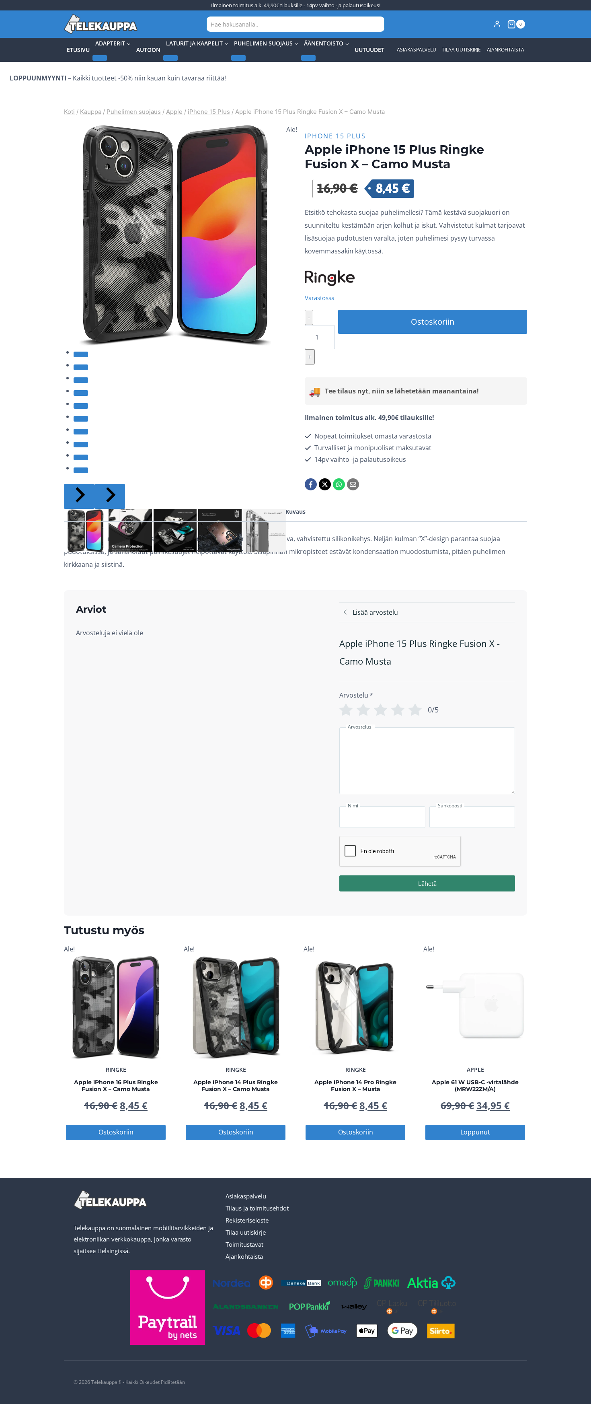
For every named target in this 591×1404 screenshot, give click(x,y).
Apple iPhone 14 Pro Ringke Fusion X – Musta (355, 1086)
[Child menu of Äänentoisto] (308, 58)
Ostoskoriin (432, 321)
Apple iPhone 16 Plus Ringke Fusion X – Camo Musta (116, 1086)
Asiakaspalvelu (416, 49)
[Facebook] (311, 484)
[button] (85, 530)
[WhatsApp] (339, 484)
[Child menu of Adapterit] (99, 58)
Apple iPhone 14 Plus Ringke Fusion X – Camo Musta (235, 1086)
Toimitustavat (244, 1244)
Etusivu (78, 50)
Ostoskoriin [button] (115, 1132)
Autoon (148, 50)
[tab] (81, 354)
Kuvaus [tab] (295, 511)
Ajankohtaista (505, 49)
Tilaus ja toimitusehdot (257, 1208)
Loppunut (475, 1132)
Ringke (116, 1069)
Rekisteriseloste (247, 1220)
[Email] (353, 484)
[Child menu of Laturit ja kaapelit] (170, 58)
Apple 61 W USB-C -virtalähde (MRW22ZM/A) (475, 1086)
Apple (475, 1069)
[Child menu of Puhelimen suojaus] (238, 58)
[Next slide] (109, 496)
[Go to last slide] (79, 496)
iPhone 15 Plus (335, 136)
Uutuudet (369, 50)
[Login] (497, 24)
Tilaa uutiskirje (461, 49)
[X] (325, 484)
